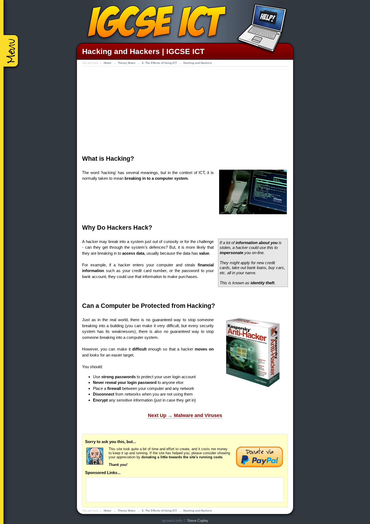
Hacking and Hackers (197, 62)
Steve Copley (197, 521)
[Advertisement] (185, 107)
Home (107, 62)
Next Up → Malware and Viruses (185, 415)
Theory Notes (126, 62)
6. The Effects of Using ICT (159, 62)
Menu (12, 52)
